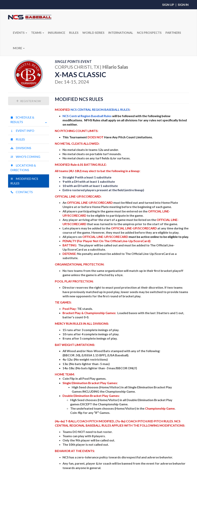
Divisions (23, 148)
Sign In (183, 4)
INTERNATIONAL (120, 32)
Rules (20, 139)
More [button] (18, 48)
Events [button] (19, 32)
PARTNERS (173, 32)
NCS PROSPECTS (149, 32)
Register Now (30, 101)
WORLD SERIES (93, 32)
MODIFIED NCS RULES (24, 181)
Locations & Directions (23, 167)
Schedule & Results (22, 119)
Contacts (24, 192)
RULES (73, 32)
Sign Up (168, 4)
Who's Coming (27, 156)
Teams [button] (36, 32)
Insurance (56, 32)
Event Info (24, 130)
